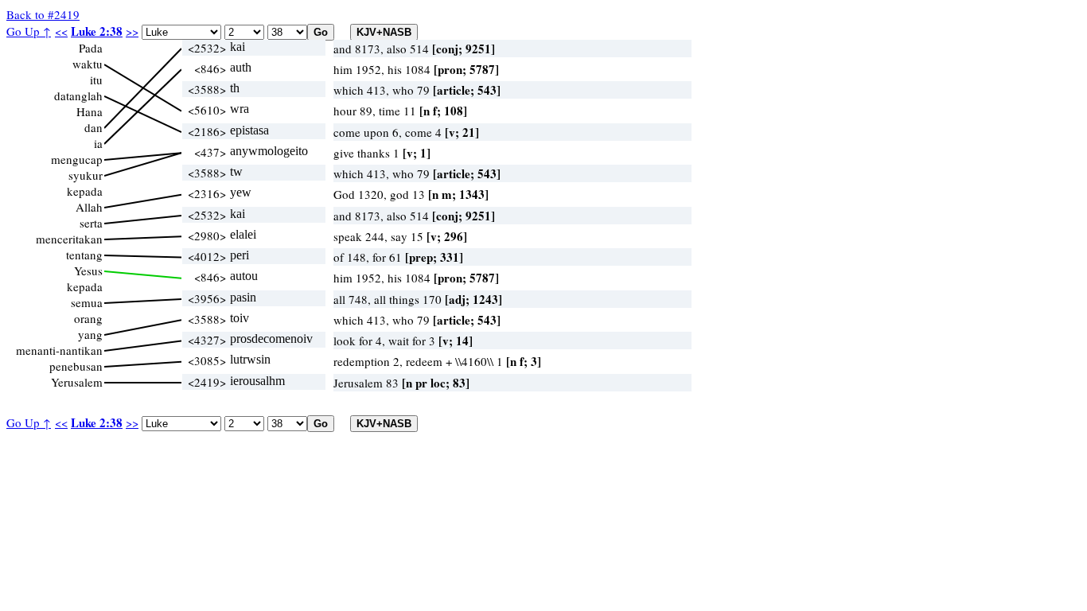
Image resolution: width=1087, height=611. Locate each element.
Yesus (88, 270)
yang (90, 334)
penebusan (76, 366)
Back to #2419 (43, 14)
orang (88, 318)
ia (98, 143)
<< (61, 31)
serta (91, 223)
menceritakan (69, 239)
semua (87, 302)
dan (93, 127)
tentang (84, 255)
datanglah (78, 95)
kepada (85, 191)
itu (96, 80)
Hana (89, 111)
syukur (85, 175)
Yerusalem (77, 382)
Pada (91, 48)
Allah (89, 207)
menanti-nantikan (59, 350)
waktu (87, 64)
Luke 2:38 (97, 31)
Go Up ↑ (28, 31)
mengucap (77, 159)
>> (132, 31)
